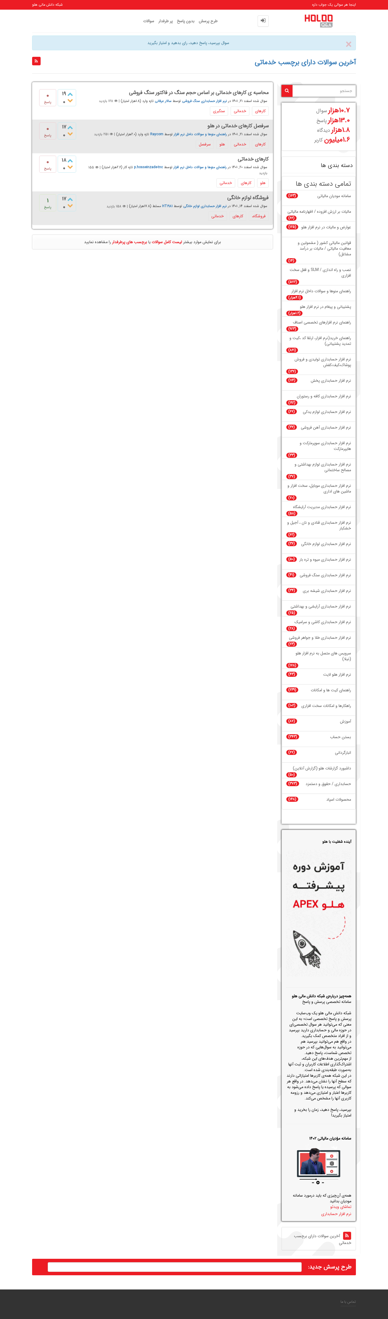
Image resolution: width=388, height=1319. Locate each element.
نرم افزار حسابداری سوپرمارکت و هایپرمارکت (325, 446)
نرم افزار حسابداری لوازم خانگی (205, 206)
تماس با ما (348, 1302)
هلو (222, 144)
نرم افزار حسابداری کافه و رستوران (324, 396)
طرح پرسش (208, 21)
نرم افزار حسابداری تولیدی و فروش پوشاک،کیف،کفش (323, 362)
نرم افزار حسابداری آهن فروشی (326, 428)
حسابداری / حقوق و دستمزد (328, 784)
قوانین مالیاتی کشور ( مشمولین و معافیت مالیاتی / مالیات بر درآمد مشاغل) (324, 248)
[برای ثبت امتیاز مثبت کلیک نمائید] (70, 95)
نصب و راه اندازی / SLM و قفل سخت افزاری (320, 273)
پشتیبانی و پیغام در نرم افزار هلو (325, 307)
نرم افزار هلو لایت (337, 675)
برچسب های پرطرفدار (129, 242)
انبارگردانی (343, 753)
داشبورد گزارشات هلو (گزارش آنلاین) (322, 768)
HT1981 (167, 206)
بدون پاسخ (186, 21)
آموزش (345, 722)
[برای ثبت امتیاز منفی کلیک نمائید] (70, 101)
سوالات (148, 21)
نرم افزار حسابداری (336, 1214)
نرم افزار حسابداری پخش (331, 381)
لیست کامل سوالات (167, 242)
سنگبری (219, 111)
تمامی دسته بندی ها (323, 184)
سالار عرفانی (163, 101)
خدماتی (240, 111)
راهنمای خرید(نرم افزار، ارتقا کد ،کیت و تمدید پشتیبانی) (320, 341)
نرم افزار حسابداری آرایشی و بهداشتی (321, 607)
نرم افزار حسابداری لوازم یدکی (327, 412)
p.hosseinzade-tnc (148, 167)
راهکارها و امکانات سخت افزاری (326, 706)
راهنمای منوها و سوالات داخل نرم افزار (200, 134)
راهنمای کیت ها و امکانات (331, 690)
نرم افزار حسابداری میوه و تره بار (325, 560)
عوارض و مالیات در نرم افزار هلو (326, 227)
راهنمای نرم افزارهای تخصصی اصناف (322, 322)
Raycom (156, 134)
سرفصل (205, 144)
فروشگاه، (259, 216)
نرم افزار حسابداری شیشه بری (327, 591)
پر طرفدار (165, 21)
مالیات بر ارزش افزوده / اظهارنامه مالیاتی (319, 212)
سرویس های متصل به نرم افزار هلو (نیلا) (323, 656)
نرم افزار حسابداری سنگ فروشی (204, 101)
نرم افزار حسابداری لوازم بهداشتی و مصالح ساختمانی (323, 467)
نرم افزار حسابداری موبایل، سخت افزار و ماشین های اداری (319, 488)
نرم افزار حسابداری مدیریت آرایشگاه (322, 507)
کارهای (260, 111)
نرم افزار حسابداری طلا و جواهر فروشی (320, 638)
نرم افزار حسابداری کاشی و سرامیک (323, 622)
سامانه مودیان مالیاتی (334, 196)
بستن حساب (340, 737)
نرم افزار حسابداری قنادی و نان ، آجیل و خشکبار (319, 525)
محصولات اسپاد (338, 800)
